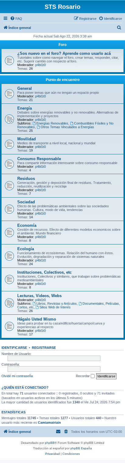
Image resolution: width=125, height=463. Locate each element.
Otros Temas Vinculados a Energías (67, 127)
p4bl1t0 (40, 65)
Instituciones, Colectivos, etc (44, 272)
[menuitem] (16, 18)
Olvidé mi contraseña (17, 376)
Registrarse (44, 347)
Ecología (25, 249)
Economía (26, 225)
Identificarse (14, 347)
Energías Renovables (52, 123)
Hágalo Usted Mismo (36, 319)
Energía (24, 108)
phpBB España (81, 448)
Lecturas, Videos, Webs (39, 295)
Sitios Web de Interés (55, 307)
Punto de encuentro (62, 80)
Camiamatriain (49, 422)
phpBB (50, 442)
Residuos (26, 178)
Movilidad (26, 139)
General (24, 88)
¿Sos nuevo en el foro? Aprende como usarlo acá (64, 53)
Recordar (83, 376)
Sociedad (26, 202)
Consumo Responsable (39, 158)
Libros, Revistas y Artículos (56, 303)
